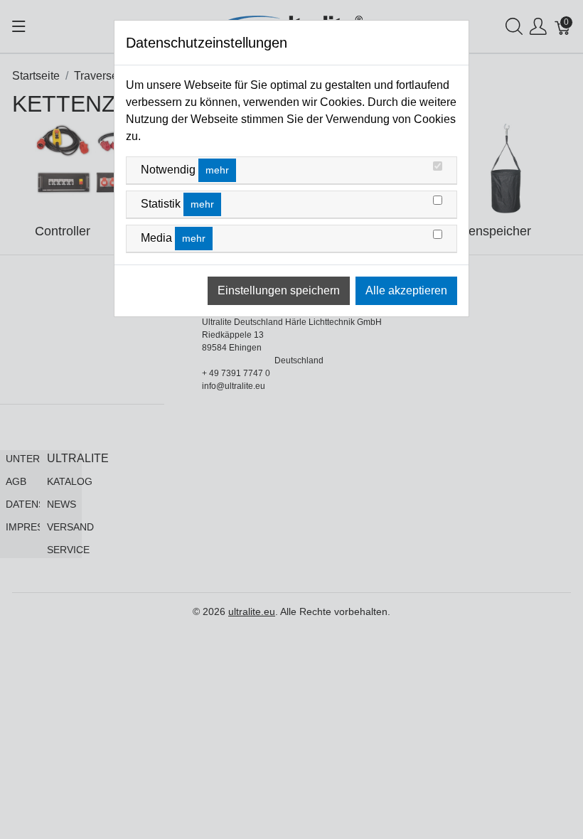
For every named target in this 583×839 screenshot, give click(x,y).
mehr (217, 170)
